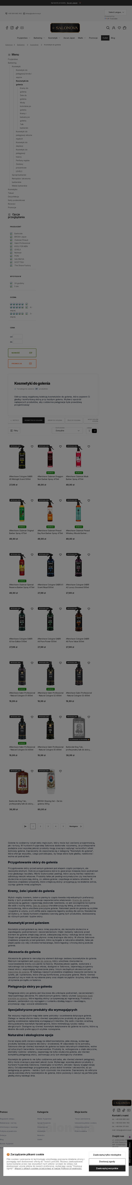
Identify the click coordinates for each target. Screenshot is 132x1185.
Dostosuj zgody (107, 1161)
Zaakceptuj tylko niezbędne (107, 1154)
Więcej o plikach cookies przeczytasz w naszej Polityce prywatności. (48, 1168)
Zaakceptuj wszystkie (107, 1168)
